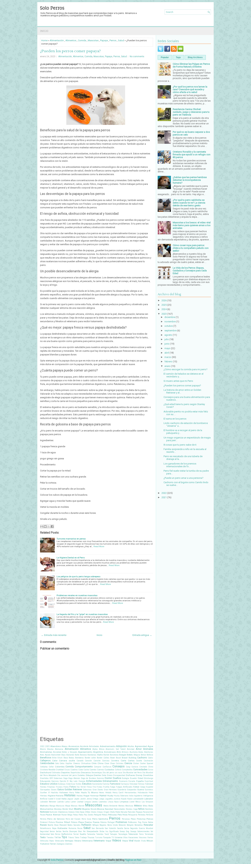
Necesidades (119, 809)
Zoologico (60, 844)
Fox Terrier (81, 787)
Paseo (42, 815)
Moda (150, 806)
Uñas (125, 837)
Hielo (151, 792)
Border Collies (103, 758)
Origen (106, 812)
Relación (122, 825)
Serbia (58, 831)
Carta (123, 760)
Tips (64, 837)
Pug (139, 822)
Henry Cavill (118, 792)
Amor (139, 749)
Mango (52, 806)
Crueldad (60, 769)
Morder (65, 809)
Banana (83, 755)
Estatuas (62, 784)
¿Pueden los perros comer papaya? (70, 51)
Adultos (131, 746)
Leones (95, 802)
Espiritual (149, 781)
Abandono (55, 746)
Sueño (83, 834)
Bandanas (91, 755)
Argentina (98, 752)
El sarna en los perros (175, 418)
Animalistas (46, 752)
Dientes (97, 775)
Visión (137, 840)
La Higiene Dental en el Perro (71, 557)
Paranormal (148, 812)
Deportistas (75, 772)
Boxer (112, 758)
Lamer (73, 802)
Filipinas (51, 787)
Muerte (77, 809)
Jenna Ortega (92, 799)
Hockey (79, 796)
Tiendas (50, 837)
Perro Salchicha (100, 819)
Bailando (70, 755)
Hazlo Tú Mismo (89, 792)
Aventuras (148, 752)
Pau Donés (88, 815)
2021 (164, 497)
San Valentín (110, 828)
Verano (77, 840)
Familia (106, 784)
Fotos (72, 786)
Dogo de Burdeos (88, 778)
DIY (51, 778)
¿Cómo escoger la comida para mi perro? (185, 369)
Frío (94, 787)
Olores (93, 812)
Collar (51, 767)
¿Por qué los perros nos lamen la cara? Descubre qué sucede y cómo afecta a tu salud (190, 89)
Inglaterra (138, 796)
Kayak (124, 799)
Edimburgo (148, 778)
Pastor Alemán (53, 814)
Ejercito (63, 781)
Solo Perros (52, 8)
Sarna (126, 828)
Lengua (87, 802)
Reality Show (53, 825)
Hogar (86, 795)
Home (44, 40)
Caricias (106, 760)
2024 (164, 309)
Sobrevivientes (143, 831)
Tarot (106, 834)
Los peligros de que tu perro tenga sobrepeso (78, 576)
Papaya (104, 40)
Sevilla (65, 831)
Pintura (52, 822)
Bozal (118, 758)
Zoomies (68, 844)
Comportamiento (84, 766)
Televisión (133, 834)
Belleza (150, 755)
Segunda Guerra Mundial (141, 828)
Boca (66, 758)
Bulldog (132, 757)
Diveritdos (148, 775)
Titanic (71, 837)
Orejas (100, 812)
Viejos (125, 840)
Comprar (97, 767)
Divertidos (44, 778)
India (131, 796)
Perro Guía (86, 819)
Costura (134, 767)
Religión (130, 825)
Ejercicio (55, 781)
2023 (47, 746)
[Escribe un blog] (45, 526)
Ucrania (118, 837)
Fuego (112, 787)
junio (167, 343)
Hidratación (143, 792)
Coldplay (44, 767)
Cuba (80, 769)
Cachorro (142, 757)
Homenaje (94, 796)
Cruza (67, 769)
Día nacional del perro (67, 775)
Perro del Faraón (73, 819)
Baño (100, 754)
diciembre (169, 317)
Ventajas (69, 840)
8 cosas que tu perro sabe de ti (180, 444)
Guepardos (132, 789)
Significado (114, 831)
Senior (52, 831)
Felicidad (133, 784)
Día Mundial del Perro (132, 772)
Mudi (71, 809)
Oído (77, 812)
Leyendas (103, 802)
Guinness (149, 789)
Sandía (120, 828)
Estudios (87, 783)
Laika (67, 802)
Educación (45, 781)
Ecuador (133, 778)
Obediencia (63, 812)
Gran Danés (97, 789)
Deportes (65, 772)
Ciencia (128, 763)
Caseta (139, 760)
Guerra (140, 789)
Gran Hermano (110, 789)
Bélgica (137, 755)
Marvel (81, 806)
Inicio (44, 30)
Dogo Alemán (74, 778)
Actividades (94, 746)
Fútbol (136, 787)
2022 (42, 746)
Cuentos (92, 769)
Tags (178, 57)
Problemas (121, 822)
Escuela (131, 781)
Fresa (89, 787)
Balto (77, 755)
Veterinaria (87, 840)
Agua (150, 746)
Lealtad (80, 802)
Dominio (100, 778)
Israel (58, 799)
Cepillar (68, 763)
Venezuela (59, 841)
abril (166, 352)
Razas (43, 824)
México (138, 805)
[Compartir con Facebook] (52, 526)
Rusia (79, 828)
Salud (121, 40)
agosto (168, 335)
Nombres (149, 809)
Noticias (44, 811)
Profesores (132, 822)
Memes (121, 806)
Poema (88, 822)
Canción (88, 760)
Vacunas (143, 837)
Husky (110, 795)
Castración (148, 760)
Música (100, 809)
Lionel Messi (135, 802)
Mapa (67, 806)
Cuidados (109, 769)
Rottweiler (62, 828)
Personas (126, 819)
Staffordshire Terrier (70, 834)
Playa (81, 822)
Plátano (74, 822)
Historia (59, 795)
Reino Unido (112, 825)
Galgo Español (146, 787)
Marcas (74, 806)
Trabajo (83, 837)
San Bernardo (98, 828)
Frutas (99, 787)
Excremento (97, 784)
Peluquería (132, 815)
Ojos (82, 812)
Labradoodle (138, 799)
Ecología (125, 778)
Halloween (63, 792)
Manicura (60, 806)
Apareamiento (85, 752)
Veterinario (99, 840)
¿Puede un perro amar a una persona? (183, 478)
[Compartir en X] (49, 526)
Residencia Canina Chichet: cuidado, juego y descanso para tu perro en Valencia (191, 112)
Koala (129, 799)
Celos (62, 763)
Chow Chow (109, 763)
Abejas (65, 746)
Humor (103, 795)
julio (166, 339)
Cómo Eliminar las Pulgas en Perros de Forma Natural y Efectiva (191, 65)
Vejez (51, 841)
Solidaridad (45, 834)
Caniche (97, 760)
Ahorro (43, 749)
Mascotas (93, 40)
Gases (54, 789)
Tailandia (91, 834)
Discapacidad (119, 775)
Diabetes (81, 775)
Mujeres (86, 809)
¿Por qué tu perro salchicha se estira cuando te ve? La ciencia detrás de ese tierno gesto (189, 203)
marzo (167, 357)
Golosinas (87, 789)
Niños (141, 809)
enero (167, 366)
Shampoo (73, 831)
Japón (76, 799)
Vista (143, 841)
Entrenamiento (110, 781)
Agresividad (141, 746)
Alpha (95, 749)
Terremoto (149, 834)
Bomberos (79, 758)
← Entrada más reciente (53, 635)
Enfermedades (94, 781)
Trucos (90, 837)
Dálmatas (56, 772)
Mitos (145, 806)
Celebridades (47, 763)
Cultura (118, 769)
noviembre (170, 321)
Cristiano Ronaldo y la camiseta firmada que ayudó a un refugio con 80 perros (191, 154)
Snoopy (133, 831)
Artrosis (125, 752)
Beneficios (45, 757)
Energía (82, 781)
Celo (57, 763)
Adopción (121, 746)
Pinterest (44, 822)
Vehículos (44, 841)
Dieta (104, 775)
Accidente (84, 746)
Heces (101, 792)
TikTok (57, 837)
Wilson (149, 840)
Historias (70, 795)
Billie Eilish (57, 758)
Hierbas (43, 796)
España (140, 781)
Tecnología (122, 834)
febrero (168, 361)
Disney (139, 775)
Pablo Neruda (121, 812)
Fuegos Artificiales (124, 787)
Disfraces (130, 775)
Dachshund (45, 772)
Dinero (109, 775)
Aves (42, 755)
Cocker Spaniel (146, 763)
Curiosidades (140, 769)
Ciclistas (119, 763)
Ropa (54, 828)
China (100, 763)
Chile (94, 763)
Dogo (65, 778)
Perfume (149, 815)
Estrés (78, 784)
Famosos (115, 783)
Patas (75, 815)
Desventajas (97, 772)
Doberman (58, 778)
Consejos (118, 766)
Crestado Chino (146, 767)
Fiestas (43, 787)
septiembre (170, 330)
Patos (81, 815)
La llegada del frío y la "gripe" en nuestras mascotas (82, 614)
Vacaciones (133, 837)
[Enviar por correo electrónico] (42, 526)
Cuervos (100, 769)
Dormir (108, 778)
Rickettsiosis (45, 828)
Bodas (71, 758)
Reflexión (86, 824)
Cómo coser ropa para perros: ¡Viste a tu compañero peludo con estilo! (191, 248)
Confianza (107, 767)
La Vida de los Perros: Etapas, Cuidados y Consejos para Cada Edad (190, 270)
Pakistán (131, 812)
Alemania (59, 749)
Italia (64, 798)
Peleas (104, 815)
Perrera (43, 819)
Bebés (130, 754)
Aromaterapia (110, 752)
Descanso (86, 772)
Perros (113, 40)
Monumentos (46, 809)
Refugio (95, 825)
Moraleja (58, 809)
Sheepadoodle (92, 831)
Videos (116, 840)
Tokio (77, 837)
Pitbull (67, 822)
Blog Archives (195, 57)
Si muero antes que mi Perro (178, 381)
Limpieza (124, 801)
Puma (144, 822)
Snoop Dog (124, 831)
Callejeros (45, 760)
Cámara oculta (67, 760)
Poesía (96, 822)
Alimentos (70, 40)
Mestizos (129, 806)
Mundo (93, 809)
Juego (101, 799)
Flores (66, 787)
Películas (112, 814)
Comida (82, 40)
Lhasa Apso (113, 802)
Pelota (125, 815)
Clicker (136, 763)
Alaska (50, 749)
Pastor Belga (66, 815)
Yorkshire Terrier (48, 844)
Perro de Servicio (55, 819)
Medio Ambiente (110, 806)
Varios (150, 837)
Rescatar (148, 824)
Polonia (103, 822)
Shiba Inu (104, 831)
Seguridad (44, 831)
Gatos (60, 789)
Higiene (51, 795)
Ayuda (48, 755)
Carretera (115, 760)
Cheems (76, 763)
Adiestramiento (107, 746)
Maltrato (44, 805)
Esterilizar (70, 784)
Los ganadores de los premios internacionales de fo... (180, 465)
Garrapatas (45, 789)
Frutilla (106, 787)
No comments (137, 56)
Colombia (59, 766)
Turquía (107, 837)
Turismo (98, 837)
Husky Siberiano (121, 796)
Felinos (141, 784)
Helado (108, 792)
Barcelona (114, 755)
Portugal (111, 822)
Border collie (90, 758)
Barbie (106, 755)
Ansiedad (57, 752)
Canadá (80, 760)
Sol (152, 831)
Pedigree (97, 815)
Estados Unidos (48, 783)
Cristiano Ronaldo (47, 769)
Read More (99, 546)
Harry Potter (74, 792)
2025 (164, 304)
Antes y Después (69, 752)
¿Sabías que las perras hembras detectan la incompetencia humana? (190, 180)
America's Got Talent (116, 749)
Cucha (86, 769)
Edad (140, 778)
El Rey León (72, 781)
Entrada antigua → (142, 635)
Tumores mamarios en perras (71, 538)
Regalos (103, 825)
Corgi (128, 767)
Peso (133, 819)
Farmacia (125, 784)
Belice (143, 755)
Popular (165, 57)
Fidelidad (149, 784)
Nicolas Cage (132, 809)
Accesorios (73, 746)
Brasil (125, 757)
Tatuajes (113, 834)
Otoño (112, 812)
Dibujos (89, 775)
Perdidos (142, 815)
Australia (134, 752)
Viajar (108, 840)
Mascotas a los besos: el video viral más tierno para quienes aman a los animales (192, 225)
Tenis (141, 834)
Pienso (149, 819)
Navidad (109, 809)
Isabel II (51, 799)
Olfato (87, 812)
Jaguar (70, 799)
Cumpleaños (127, 769)
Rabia (150, 822)
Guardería (121, 789)
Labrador (148, 798)
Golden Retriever (73, 789)
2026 (164, 300)
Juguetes (109, 799)
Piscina (59, 822)
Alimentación (57, 40)
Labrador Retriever (48, 802)
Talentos (99, 834)
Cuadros (74, 769)
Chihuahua (86, 763)
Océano (71, 812)
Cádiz (150, 758)
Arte (118, 752)
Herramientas (131, 792)
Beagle (122, 754)
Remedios (139, 825)
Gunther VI (45, 792)
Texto (43, 837)
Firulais (59, 787)
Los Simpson (147, 802)
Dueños (117, 778)
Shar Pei (82, 831)
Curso (150, 769)
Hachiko (54, 792)
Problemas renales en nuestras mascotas (77, 595)
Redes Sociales (73, 825)
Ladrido (60, 802)
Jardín (83, 799)
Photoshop (141, 819)
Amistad (130, 749)
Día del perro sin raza (112, 772)
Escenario (123, 781)
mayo (167, 348)
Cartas (131, 760)
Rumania (72, 828)
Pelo (120, 814)
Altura (101, 749)
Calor (55, 760)
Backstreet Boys (58, 755)
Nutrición (53, 812)
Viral (131, 840)
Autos (140, 752)
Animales (148, 749)
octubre (168, 326)
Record (63, 825)
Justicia (116, 799)
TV (112, 837)
